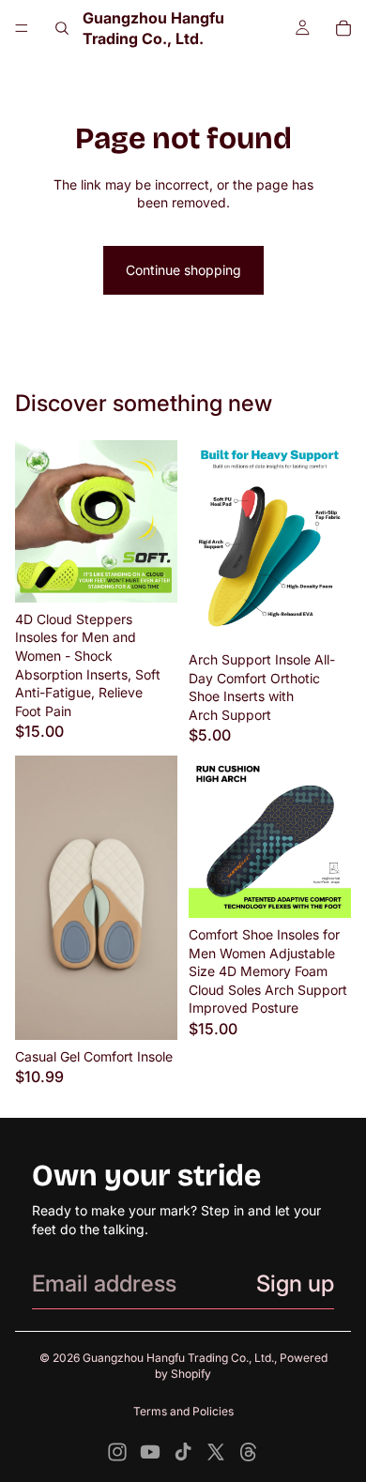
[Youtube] (150, 1452)
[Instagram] (117, 1452)
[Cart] (343, 28)
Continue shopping (183, 270)
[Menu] (21, 28)
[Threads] (248, 1452)
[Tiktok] (183, 1452)
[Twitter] (216, 1452)
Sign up (295, 1283)
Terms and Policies (183, 1411)
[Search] (62, 28)
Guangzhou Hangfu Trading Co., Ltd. (178, 1358)
